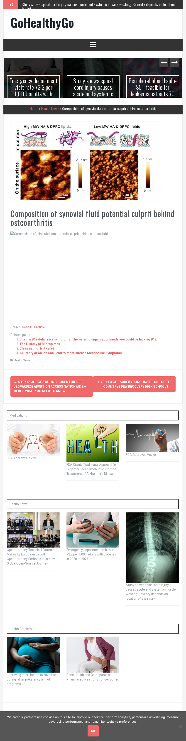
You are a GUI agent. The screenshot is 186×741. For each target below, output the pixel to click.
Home (34, 108)
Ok (93, 731)
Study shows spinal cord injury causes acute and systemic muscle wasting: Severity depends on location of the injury (100, 6)
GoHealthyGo (42, 22)
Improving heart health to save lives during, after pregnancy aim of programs (32, 679)
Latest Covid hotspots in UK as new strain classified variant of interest (153, 90)
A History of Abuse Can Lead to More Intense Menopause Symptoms (71, 353)
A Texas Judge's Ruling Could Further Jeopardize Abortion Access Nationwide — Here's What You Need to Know (50, 386)
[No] (180, 726)
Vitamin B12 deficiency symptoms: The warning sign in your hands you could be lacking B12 (88, 339)
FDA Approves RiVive (22, 458)
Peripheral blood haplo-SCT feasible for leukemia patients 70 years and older (93, 90)
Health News (50, 108)
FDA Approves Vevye (141, 454)
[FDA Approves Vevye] (152, 438)
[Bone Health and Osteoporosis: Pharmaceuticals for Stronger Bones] (92, 655)
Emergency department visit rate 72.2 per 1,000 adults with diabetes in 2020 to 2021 (91, 554)
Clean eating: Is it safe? (37, 348)
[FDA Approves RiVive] (33, 439)
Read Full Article (33, 327)
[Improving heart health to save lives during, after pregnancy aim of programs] (33, 655)
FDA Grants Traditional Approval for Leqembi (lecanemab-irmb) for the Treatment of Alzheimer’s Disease (91, 469)
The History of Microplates (40, 344)
